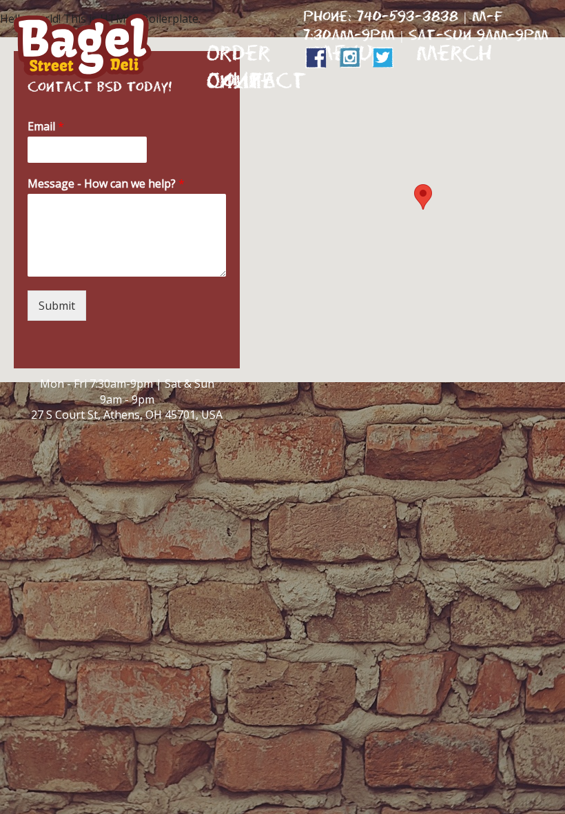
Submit (57, 305)
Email (46, 126)
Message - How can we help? (106, 184)
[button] (423, 197)
